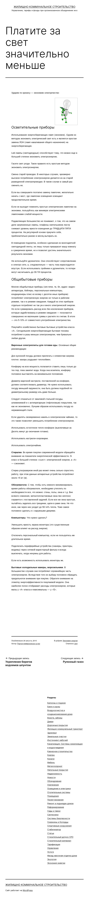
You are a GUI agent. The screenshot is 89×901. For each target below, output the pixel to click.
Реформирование (55, 807)
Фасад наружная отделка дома (62, 855)
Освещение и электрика (59, 788)
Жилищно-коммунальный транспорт (65, 729)
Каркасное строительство (60, 751)
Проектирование (55, 800)
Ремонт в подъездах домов (60, 803)
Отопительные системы (58, 792)
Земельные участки (56, 736)
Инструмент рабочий (57, 740)
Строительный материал (59, 841)
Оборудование (54, 781)
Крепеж (51, 755)
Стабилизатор (54, 829)
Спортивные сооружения (59, 826)
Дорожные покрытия (57, 725)
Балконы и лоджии (56, 703)
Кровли (50, 759)
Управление (53, 848)
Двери (50, 721)
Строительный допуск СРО (60, 837)
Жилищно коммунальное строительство (44, 6)
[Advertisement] (44, 610)
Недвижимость (54, 774)
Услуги (50, 852)
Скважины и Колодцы (57, 822)
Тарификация (53, 844)
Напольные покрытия (57, 770)
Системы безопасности (58, 818)
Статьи (50, 833)
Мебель (51, 762)
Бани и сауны (53, 706)
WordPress (28, 890)
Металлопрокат (54, 766)
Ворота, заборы (54, 718)
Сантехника (52, 815)
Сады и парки (53, 811)
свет (76, 643)
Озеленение (53, 785)
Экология (51, 859)
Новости (51, 777)
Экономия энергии (70, 640)
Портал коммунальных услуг (28, 643)
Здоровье (52, 733)
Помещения (53, 796)
